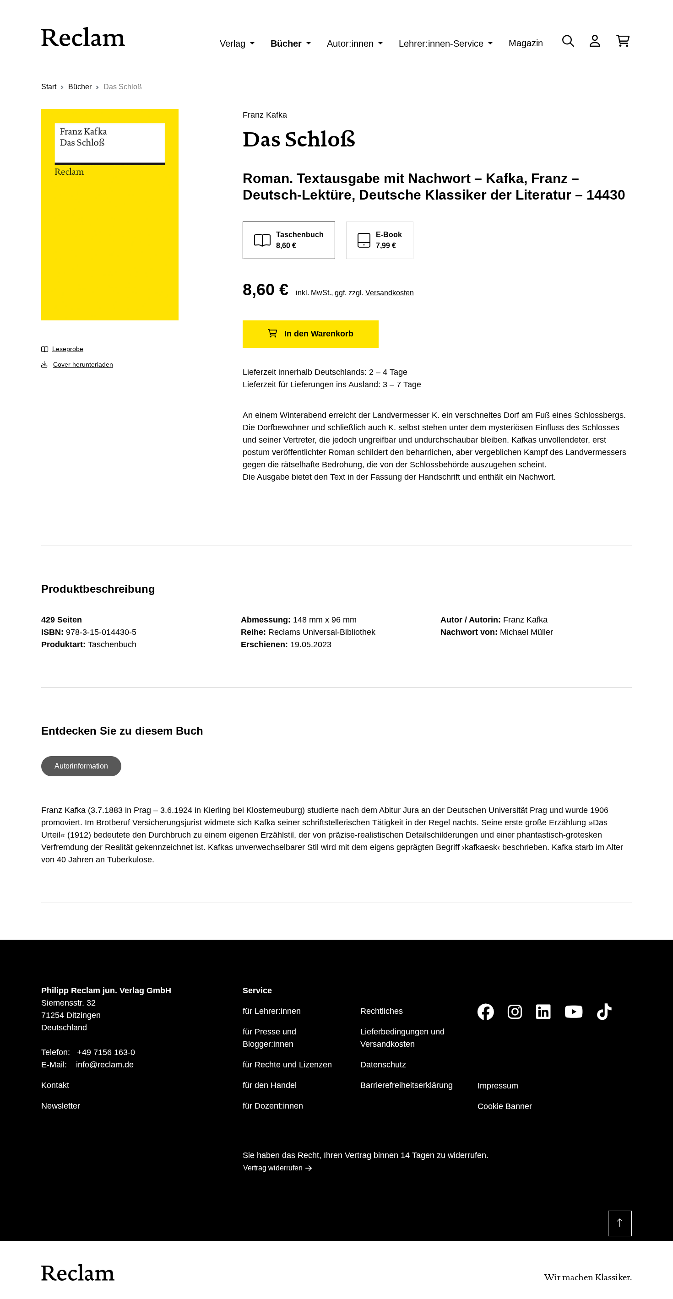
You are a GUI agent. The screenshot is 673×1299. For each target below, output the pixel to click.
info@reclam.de (105, 1064)
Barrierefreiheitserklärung (406, 1085)
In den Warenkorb (318, 333)
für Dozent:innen (273, 1105)
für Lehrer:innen (272, 1011)
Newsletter (60, 1105)
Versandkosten (389, 293)
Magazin (526, 43)
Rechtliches (381, 1011)
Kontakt (55, 1085)
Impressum (498, 1085)
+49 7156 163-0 (106, 1052)
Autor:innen (350, 43)
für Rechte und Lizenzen (287, 1064)
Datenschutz (383, 1064)
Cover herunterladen (83, 364)
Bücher (286, 43)
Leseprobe (67, 348)
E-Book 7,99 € (389, 240)
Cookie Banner (505, 1106)
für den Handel (270, 1085)
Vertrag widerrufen (273, 1168)
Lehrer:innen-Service (441, 43)
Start (48, 87)
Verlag (232, 43)
